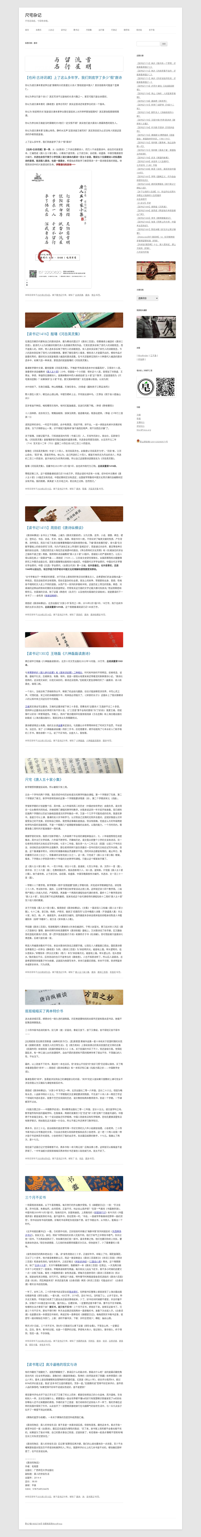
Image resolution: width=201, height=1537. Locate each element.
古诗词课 (79, 294)
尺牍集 (89, 30)
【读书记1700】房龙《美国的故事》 (153, 157)
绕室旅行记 (100, 1212)
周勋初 (79, 614)
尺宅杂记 (33, 15)
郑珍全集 (33, 1344)
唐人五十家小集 (82, 972)
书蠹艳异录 (81, 1340)
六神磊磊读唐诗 (93, 740)
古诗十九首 (40, 1265)
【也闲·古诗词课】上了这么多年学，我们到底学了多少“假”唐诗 (73, 77)
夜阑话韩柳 (50, 595)
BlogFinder (143, 355)
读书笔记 (90, 1496)
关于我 (152, 30)
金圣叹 (113, 972)
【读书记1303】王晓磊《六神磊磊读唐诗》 (58, 653)
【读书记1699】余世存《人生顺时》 (153, 161)
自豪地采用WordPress (52, 1523)
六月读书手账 (143, 252)
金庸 (60, 725)
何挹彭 (91, 1340)
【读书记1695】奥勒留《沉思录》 (152, 206)
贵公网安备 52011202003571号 (154, 441)
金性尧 (42, 1344)
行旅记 (114, 30)
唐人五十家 (52, 371)
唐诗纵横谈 (95, 614)
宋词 (105, 1340)
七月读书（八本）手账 (147, 165)
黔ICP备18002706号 (33, 1523)
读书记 (64, 30)
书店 (81, 1158)
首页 (27, 30)
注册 (139, 414)
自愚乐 (38, 30)
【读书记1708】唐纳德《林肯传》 (152, 101)
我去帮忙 (73, 1291)
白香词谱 (113, 1340)
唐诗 (87, 294)
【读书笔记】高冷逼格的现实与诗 (51, 1364)
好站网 (141, 359)
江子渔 (153, 355)
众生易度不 (142, 199)
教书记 (76, 30)
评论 (140, 426)
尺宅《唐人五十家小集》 (44, 779)
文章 (140, 422)
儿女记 (51, 30)
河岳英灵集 (93, 488)
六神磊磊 (80, 740)
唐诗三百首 (103, 972)
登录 (139, 418)
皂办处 (139, 30)
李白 (93, 294)
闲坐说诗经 (80, 1261)
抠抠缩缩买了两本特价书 (44, 1011)
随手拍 (126, 30)
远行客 (101, 30)
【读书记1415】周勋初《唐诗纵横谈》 (55, 527)
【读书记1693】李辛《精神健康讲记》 (154, 218)
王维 (27, 706)
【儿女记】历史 (144, 202)
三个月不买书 (35, 1197)
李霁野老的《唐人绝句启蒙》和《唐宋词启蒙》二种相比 (54, 672)
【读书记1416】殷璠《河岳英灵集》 (53, 333)
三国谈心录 (95, 1261)
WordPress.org (144, 429)
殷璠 (84, 488)
